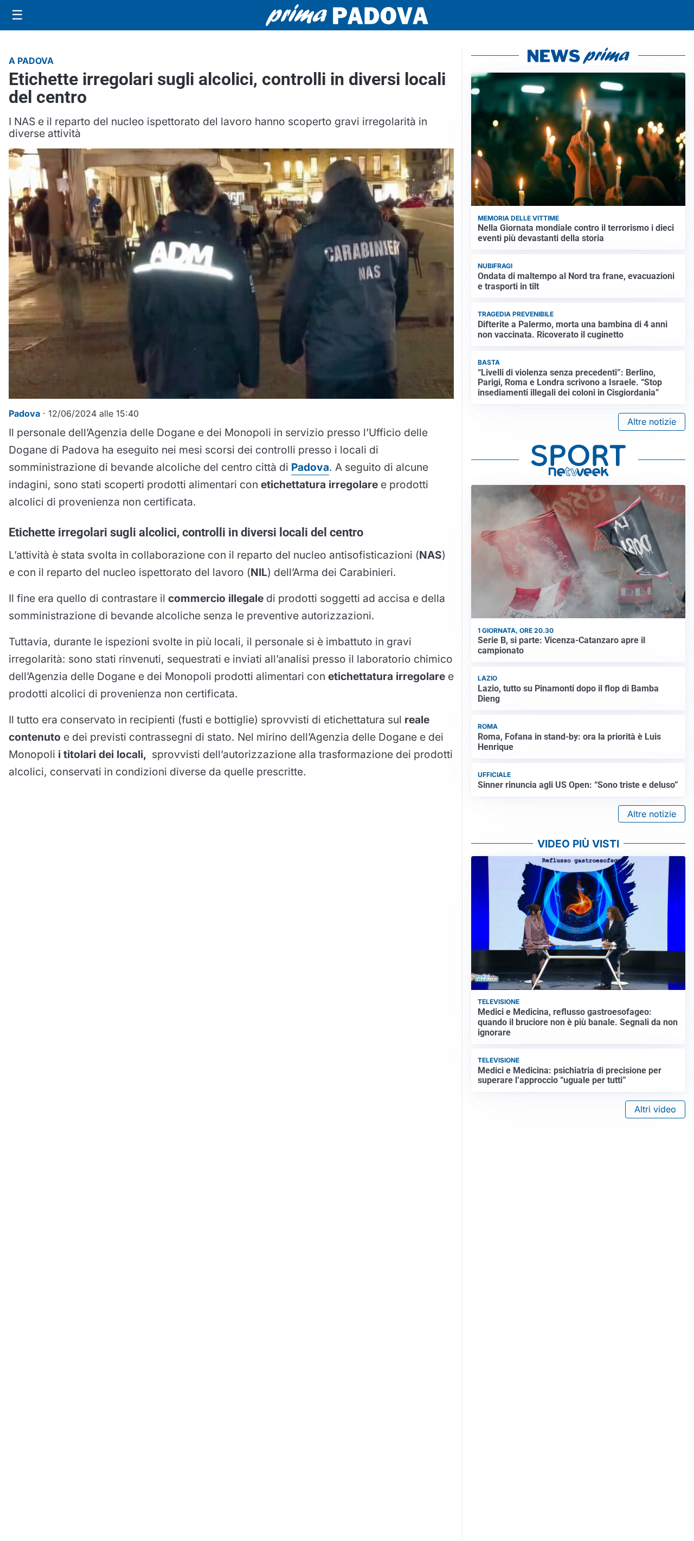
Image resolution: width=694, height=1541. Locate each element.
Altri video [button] (655, 1109)
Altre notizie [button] (651, 421)
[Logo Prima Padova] (347, 14)
